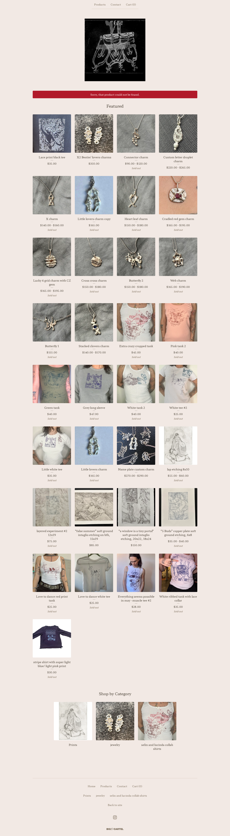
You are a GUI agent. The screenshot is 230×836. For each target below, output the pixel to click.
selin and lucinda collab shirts (128, 795)
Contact (116, 4)
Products (100, 4)
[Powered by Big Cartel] (115, 829)
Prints (87, 795)
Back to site (115, 805)
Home (91, 786)
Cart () (131, 4)
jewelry (100, 795)
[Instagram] (115, 817)
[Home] (115, 50)
